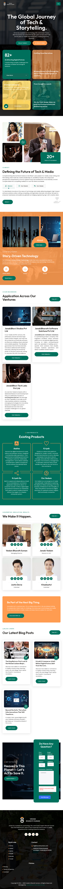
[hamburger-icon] (58, 3)
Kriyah (45, 273)
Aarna (25, 273)
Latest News (6, 273)
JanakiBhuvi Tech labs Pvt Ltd (35, 885)
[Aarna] (25, 269)
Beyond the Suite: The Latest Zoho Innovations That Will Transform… (16, 712)
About (40, 240)
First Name (41, 753)
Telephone (50, 761)
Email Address (50, 753)
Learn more (11, 679)
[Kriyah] (45, 269)
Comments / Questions (46, 769)
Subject (41, 761)
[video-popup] (23, 142)
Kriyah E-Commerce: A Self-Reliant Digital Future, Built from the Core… (45, 663)
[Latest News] (6, 269)
